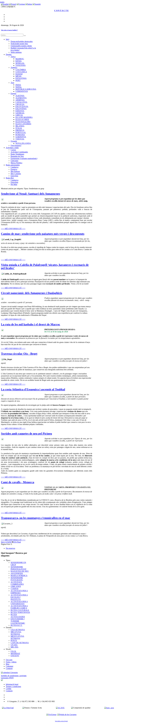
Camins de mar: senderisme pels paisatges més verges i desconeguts (42, 233)
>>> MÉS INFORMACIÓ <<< (13, 229)
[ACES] (109, 708)
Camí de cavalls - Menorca (17, 482)
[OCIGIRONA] (51, 714)
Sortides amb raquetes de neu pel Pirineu (26, 433)
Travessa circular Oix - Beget (19, 353)
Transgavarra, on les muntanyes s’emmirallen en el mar (35, 517)
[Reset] (25, 35)
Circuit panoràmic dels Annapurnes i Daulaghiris (31, 293)
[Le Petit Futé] (8, 708)
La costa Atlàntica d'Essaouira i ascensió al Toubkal (33, 389)
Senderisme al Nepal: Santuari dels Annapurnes (30, 193)
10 (15, 542)
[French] (12, 4)
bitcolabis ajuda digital (61, 721)
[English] (5, 4)
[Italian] (28, 4)
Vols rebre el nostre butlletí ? (9, 30)
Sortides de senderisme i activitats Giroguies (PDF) (13, 677)
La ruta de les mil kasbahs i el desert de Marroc (30, 324)
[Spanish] (37, 4)
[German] (21, 4)
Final (19, 542)
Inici (2, 542)
